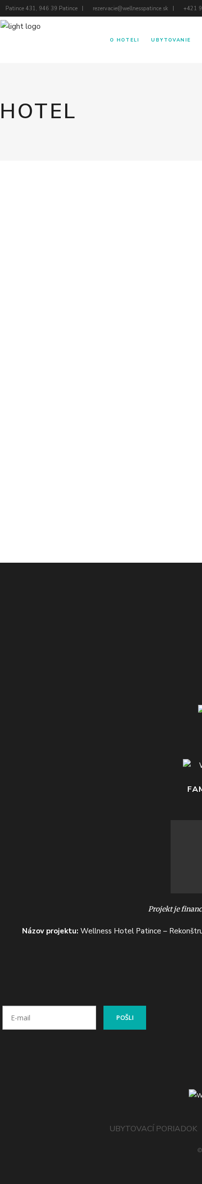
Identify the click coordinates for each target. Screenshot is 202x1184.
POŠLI (125, 1017)
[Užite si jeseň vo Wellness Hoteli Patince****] (62, 222)
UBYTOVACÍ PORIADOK (153, 1128)
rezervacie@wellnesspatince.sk (130, 8)
